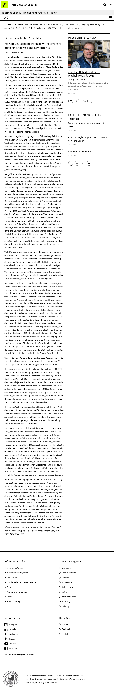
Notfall (65, 591)
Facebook (13, 648)
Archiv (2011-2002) (12, 28)
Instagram (13, 624)
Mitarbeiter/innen (15, 567)
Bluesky (12, 638)
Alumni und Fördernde (17, 591)
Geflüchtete (12, 577)
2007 (27, 28)
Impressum (67, 582)
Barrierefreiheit (69, 596)
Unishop (65, 606)
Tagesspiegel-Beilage (92, 24)
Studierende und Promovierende (21, 582)
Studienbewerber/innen (17, 572)
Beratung (66, 601)
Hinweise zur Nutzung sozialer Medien (19, 654)
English (65, 633)
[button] (70, 101)
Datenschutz (67, 587)
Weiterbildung (13, 601)
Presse (10, 596)
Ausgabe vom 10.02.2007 (45, 28)
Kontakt (65, 577)
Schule (10, 587)
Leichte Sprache (69, 572)
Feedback (66, 629)
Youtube (12, 643)
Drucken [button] (65, 624)
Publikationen (71, 24)
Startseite (8, 24)
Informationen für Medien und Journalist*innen (29, 12)
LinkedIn (12, 629)
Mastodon (13, 633)
